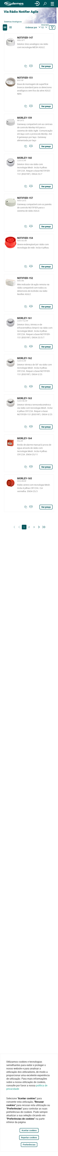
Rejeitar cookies (29, 1137)
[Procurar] (45, 3)
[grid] (10, 27)
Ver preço (46, 66)
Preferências (29, 1144)
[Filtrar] (52, 27)
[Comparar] (30, 66)
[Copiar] (24, 66)
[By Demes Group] (14, 3)
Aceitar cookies (29, 1130)
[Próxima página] (39, 527)
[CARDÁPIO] (52, 3)
